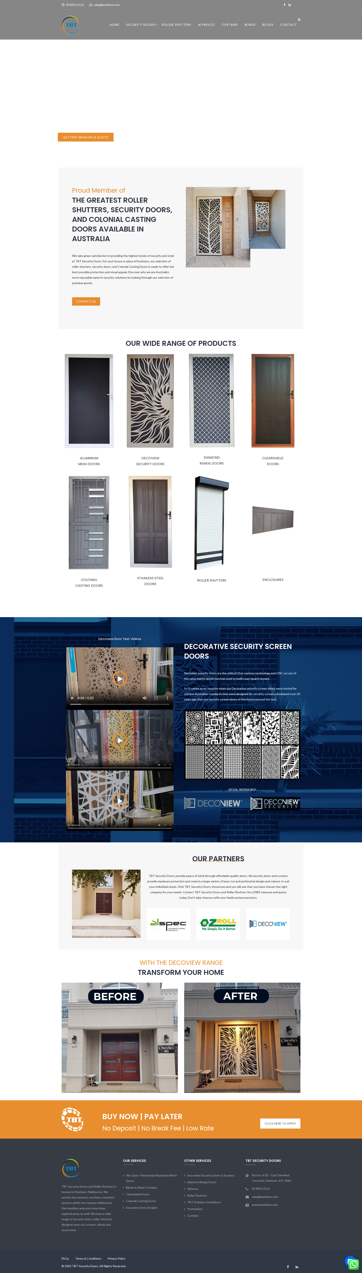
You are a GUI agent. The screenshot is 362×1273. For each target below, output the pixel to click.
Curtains (230, 25)
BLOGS (268, 25)
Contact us (86, 301)
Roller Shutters (197, 1195)
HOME (114, 25)
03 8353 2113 (75, 4)
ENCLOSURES (272, 579)
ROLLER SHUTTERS (176, 25)
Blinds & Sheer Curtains (141, 1187)
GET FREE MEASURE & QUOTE (85, 137)
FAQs (65, 1258)
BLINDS (250, 25)
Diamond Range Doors (201, 1182)
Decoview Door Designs (142, 1207)
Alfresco (192, 1189)
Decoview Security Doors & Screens (210, 1175)
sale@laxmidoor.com (107, 4)
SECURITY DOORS (140, 25)
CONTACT (288, 25)
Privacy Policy (116, 1258)
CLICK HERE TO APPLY (280, 1123)
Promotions (195, 1209)
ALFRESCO (206, 25)
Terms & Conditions (88, 1258)
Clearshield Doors (137, 1194)
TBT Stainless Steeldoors (204, 1202)
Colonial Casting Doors (141, 1201)
